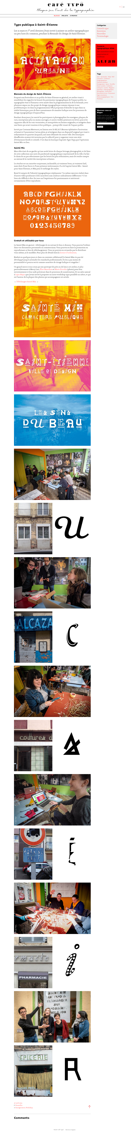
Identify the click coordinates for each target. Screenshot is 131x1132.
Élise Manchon (46, 269)
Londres (106, 88)
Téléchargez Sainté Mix (26, 282)
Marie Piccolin (61, 269)
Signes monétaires (102, 95)
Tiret (112, 97)
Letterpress (100, 88)
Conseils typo (102, 29)
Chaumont (100, 78)
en (124, 7)
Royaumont (111, 93)
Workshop (29, 1108)
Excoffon (112, 84)
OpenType (100, 89)
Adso (98, 77)
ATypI (109, 77)
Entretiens (101, 31)
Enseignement (20, 1108)
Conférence (107, 78)
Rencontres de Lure (102, 93)
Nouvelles (19, 1105)
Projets (65, 16)
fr (120, 7)
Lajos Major (20, 275)
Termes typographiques (103, 97)
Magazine (111, 88)
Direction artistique (102, 82)
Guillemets (109, 86)
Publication (108, 91)
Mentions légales (70, 1130)
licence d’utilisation (68, 253)
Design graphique (102, 80)
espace (107, 84)
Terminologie (102, 36)
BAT (113, 77)
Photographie (100, 91)
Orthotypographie (109, 89)
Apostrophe (104, 77)
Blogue (57, 16)
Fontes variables (101, 86)
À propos (73, 16)
